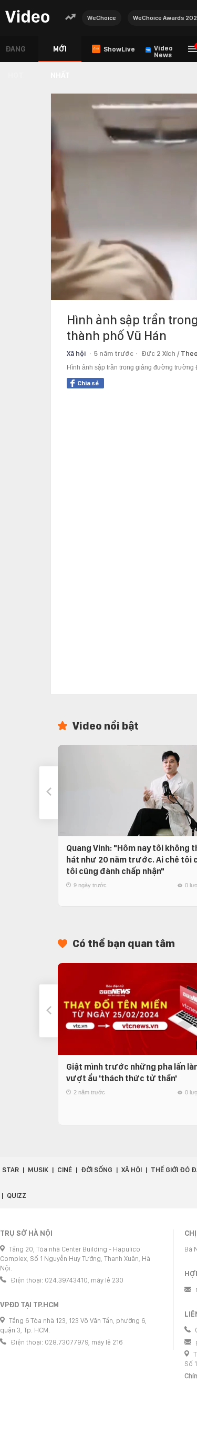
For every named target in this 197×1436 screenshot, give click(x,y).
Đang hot (15, 53)
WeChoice (101, 18)
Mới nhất (60, 53)
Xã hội (76, 353)
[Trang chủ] (27, 17)
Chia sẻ (88, 383)
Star (10, 1170)
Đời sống (96, 1170)
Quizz (16, 1195)
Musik (38, 1170)
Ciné (64, 1170)
